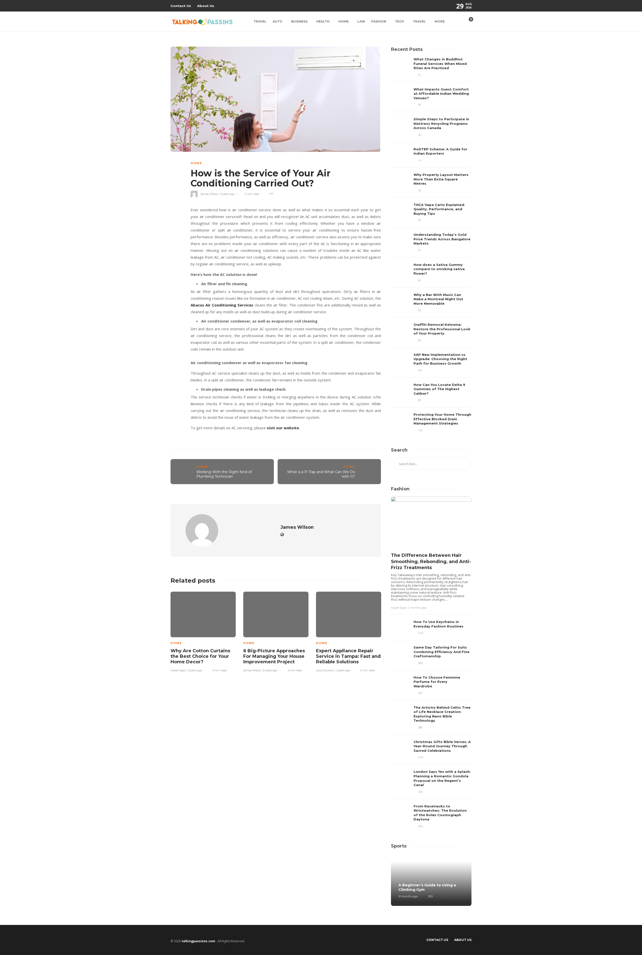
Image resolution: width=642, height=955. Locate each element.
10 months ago (408, 896)
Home (343, 21)
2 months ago (417, 607)
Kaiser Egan (178, 670)
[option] (203, 631)
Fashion (378, 21)
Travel (260, 21)
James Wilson (209, 194)
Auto (277, 21)
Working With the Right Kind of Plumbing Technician (224, 474)
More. (440, 21)
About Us (205, 6)
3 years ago (195, 670)
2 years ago (343, 670)
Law (361, 21)
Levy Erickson (325, 670)
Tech (399, 21)
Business (299, 21)
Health (323, 21)
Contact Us (181, 6)
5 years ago (227, 194)
